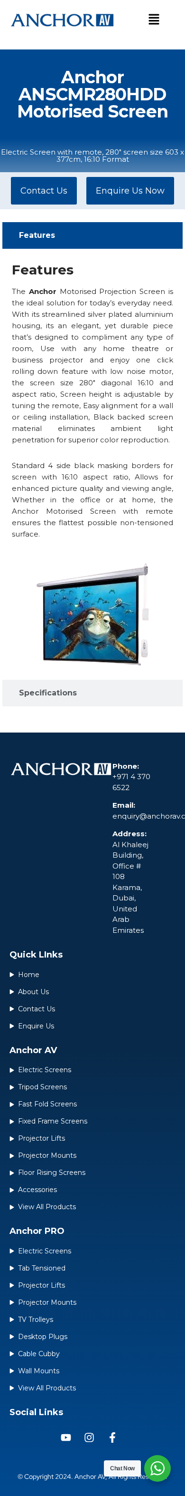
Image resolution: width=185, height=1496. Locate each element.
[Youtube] (66, 1437)
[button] (153, 20)
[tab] (92, 235)
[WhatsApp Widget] (157, 1468)
